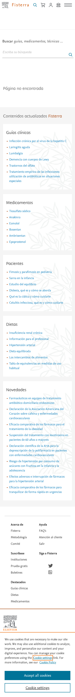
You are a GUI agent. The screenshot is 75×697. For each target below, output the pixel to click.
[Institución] (58, 5)
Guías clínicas (18, 133)
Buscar (32, 41)
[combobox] (37, 52)
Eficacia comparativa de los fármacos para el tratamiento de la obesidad (36, 426)
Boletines (16, 572)
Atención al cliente (50, 537)
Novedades (16, 390)
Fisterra (15, 531)
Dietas (12, 324)
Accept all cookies (37, 675)
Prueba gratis (19, 566)
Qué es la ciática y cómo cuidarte (30, 296)
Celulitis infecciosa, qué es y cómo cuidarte (36, 303)
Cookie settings (42, 658)
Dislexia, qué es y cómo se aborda (30, 290)
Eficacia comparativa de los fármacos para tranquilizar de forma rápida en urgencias (35, 489)
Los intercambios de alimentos (28, 357)
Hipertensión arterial (22, 345)
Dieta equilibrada (20, 351)
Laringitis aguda (19, 147)
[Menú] (68, 5)
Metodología (19, 537)
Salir (42, 544)
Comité (15, 544)
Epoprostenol (17, 242)
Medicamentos (19, 203)
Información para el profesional (29, 339)
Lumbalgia (16, 153)
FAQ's (42, 531)
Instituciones (19, 559)
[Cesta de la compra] (43, 5)
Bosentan (15, 229)
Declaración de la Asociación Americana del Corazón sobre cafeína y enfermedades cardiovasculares (36, 413)
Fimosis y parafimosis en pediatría (30, 272)
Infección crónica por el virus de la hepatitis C (38, 141)
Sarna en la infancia (21, 278)
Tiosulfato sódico (19, 211)
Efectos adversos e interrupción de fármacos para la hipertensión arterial (37, 479)
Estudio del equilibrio (22, 284)
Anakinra (14, 217)
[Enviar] (71, 55)
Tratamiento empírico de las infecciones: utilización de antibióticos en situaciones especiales (34, 176)
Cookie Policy (47, 662)
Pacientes (14, 263)
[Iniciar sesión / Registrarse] (50, 5)
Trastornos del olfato (22, 166)
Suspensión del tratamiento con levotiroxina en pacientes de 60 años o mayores (38, 437)
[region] (37, 664)
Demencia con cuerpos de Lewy (29, 159)
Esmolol (14, 223)
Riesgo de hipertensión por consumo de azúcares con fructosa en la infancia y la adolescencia (34, 466)
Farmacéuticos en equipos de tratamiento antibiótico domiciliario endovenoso (35, 400)
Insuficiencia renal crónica (25, 333)
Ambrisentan (17, 236)
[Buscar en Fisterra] (35, 5)
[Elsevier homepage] (10, 623)
